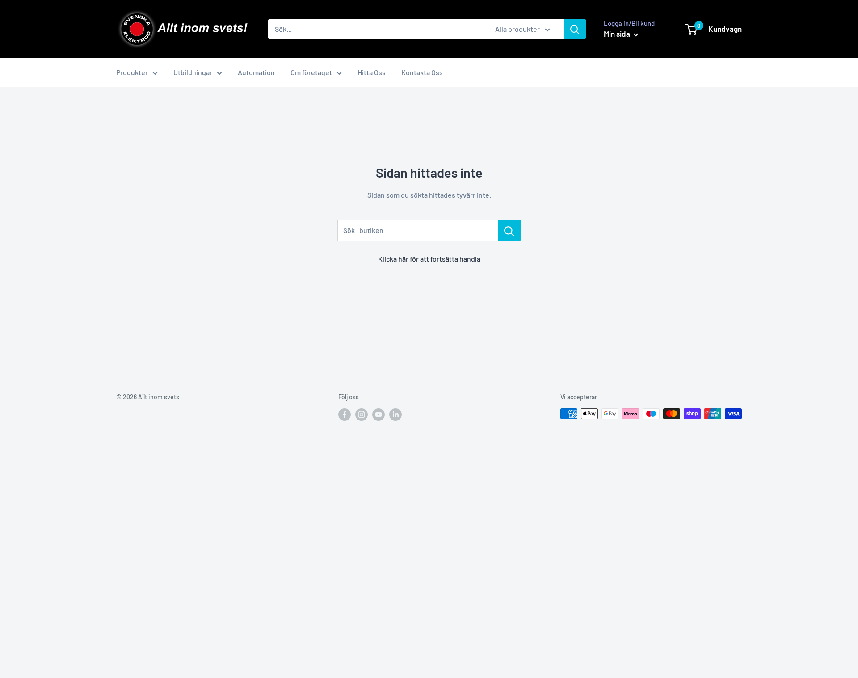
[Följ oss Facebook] (344, 414)
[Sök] (575, 29)
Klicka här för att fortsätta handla (429, 258)
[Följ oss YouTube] (378, 414)
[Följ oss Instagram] (361, 414)
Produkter (132, 72)
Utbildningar (192, 72)
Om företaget (311, 72)
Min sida (617, 33)
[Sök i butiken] (509, 230)
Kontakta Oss (422, 72)
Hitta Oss (372, 72)
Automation (256, 72)
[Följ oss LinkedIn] (395, 414)
